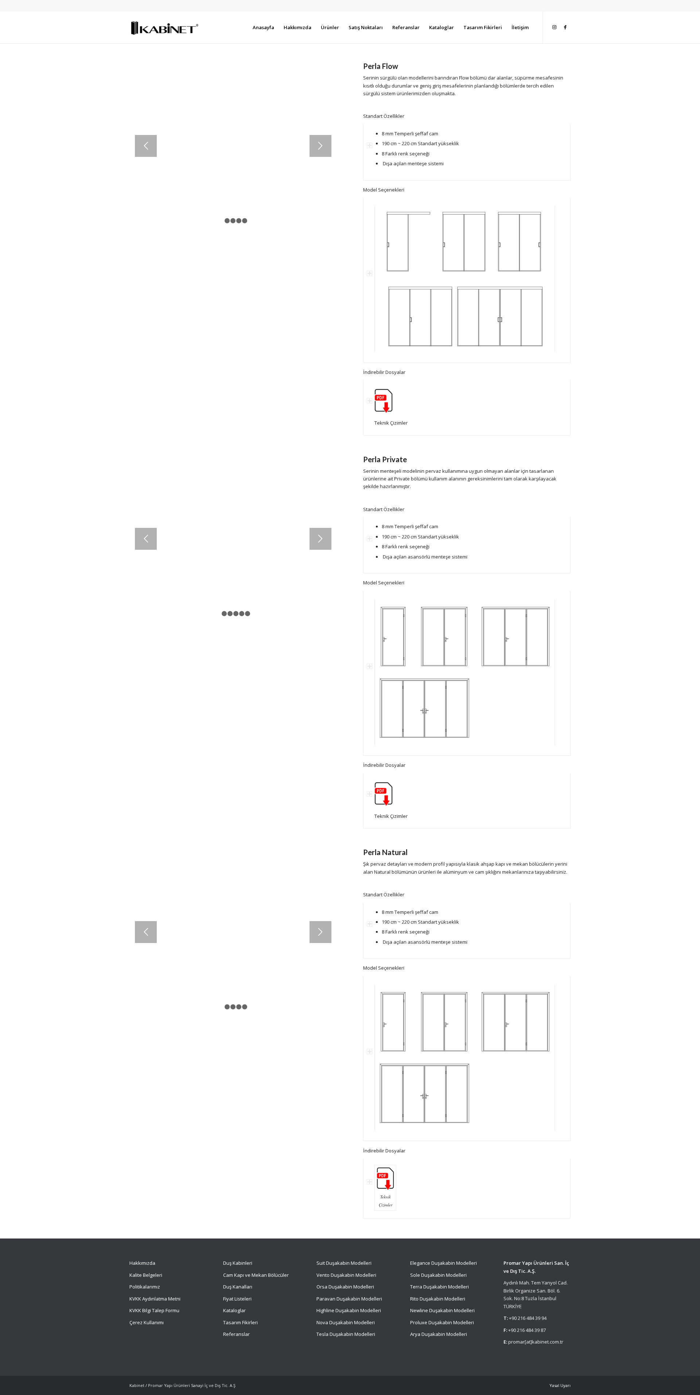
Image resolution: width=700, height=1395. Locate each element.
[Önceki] (146, 146)
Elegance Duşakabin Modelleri (443, 1263)
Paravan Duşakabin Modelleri (349, 1298)
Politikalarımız (145, 1286)
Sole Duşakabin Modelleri (438, 1275)
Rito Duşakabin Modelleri (437, 1298)
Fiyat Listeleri (237, 1298)
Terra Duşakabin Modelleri (439, 1286)
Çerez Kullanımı (146, 1322)
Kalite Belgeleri (145, 1275)
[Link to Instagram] (554, 27)
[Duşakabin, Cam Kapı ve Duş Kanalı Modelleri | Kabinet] (164, 27)
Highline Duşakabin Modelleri (348, 1310)
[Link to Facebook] (565, 27)
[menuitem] (263, 27)
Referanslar (236, 1334)
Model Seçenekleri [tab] (383, 189)
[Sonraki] (320, 146)
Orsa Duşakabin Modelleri (345, 1286)
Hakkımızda (142, 1263)
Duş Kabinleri (237, 1263)
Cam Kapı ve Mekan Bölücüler (256, 1275)
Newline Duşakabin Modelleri (442, 1310)
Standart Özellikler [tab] (383, 116)
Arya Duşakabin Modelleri (438, 1334)
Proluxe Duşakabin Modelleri (442, 1322)
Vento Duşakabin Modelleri (346, 1275)
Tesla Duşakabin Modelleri (345, 1334)
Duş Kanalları (237, 1286)
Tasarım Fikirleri (240, 1322)
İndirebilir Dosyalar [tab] (384, 372)
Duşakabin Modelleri (349, 1263)
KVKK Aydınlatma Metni (154, 1298)
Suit (320, 1263)
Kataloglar (234, 1310)
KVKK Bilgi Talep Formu (154, 1310)
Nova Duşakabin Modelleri (345, 1322)
